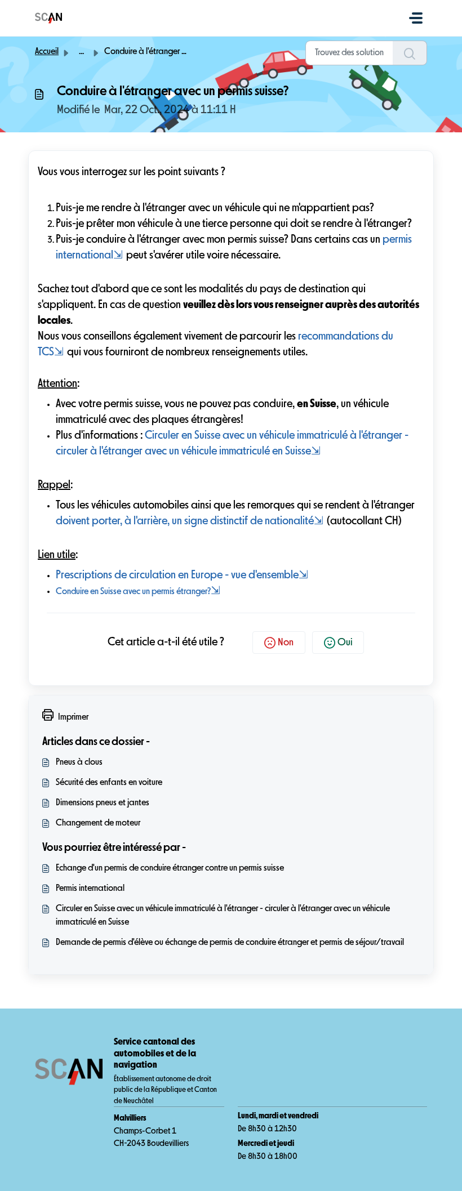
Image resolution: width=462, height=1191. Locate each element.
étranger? (193, 591)
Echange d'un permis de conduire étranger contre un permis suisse (170, 868)
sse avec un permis (143, 591)
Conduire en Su (82, 591)
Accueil (47, 51)
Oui (344, 642)
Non (286, 642)
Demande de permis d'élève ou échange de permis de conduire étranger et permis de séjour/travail (230, 942)
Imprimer (73, 717)
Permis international (90, 888)
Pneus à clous (79, 762)
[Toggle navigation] (416, 18)
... (81, 51)
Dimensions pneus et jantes (102, 803)
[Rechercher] (410, 53)
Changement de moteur (98, 823)
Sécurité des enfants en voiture (109, 782)
